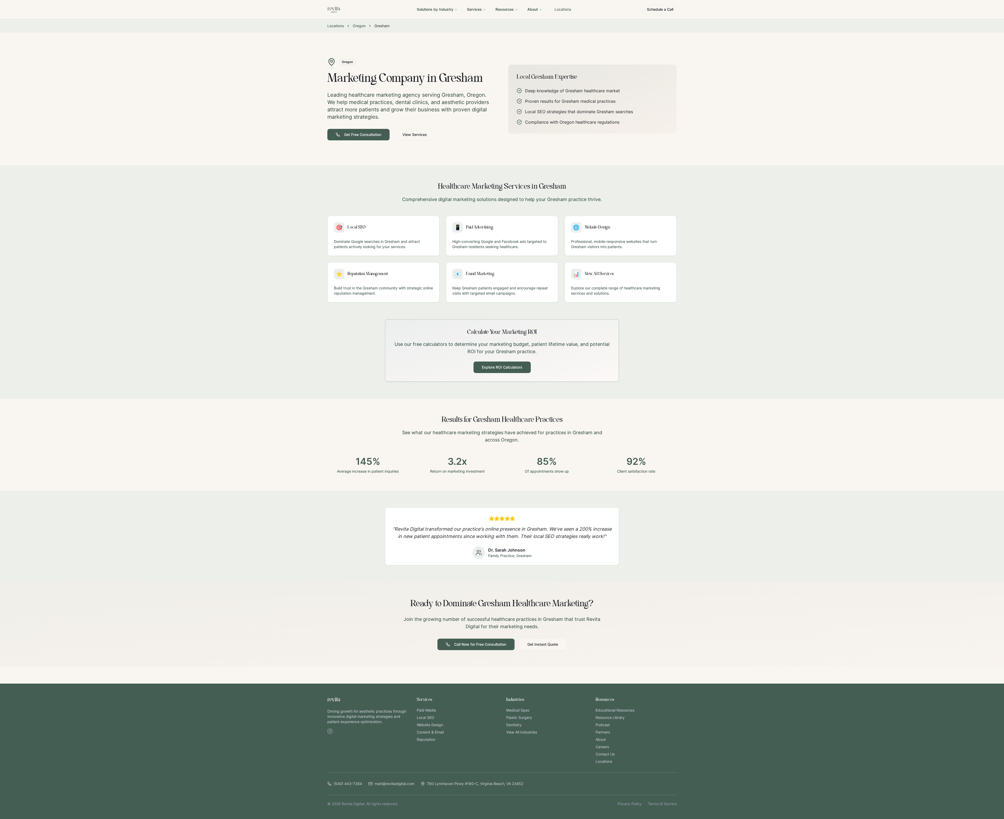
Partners (603, 732)
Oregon (359, 26)
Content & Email (430, 732)
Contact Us (605, 754)
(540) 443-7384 (348, 783)
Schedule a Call (660, 9)
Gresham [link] (382, 26)
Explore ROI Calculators (502, 367)
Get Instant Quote (542, 644)
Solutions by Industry (435, 9)
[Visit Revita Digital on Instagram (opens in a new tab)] (330, 731)
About (532, 9)
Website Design (430, 725)
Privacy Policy (630, 803)
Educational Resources (615, 710)
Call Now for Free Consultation (480, 644)
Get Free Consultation (362, 134)
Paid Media (426, 710)
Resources (504, 9)
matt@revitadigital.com (394, 783)
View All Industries (521, 732)
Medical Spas (517, 710)
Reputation (426, 739)
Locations (563, 9)
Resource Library (610, 717)
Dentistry (514, 725)
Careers (602, 746)
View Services (414, 134)
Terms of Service (662, 803)
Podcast (603, 725)
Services (474, 9)
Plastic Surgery (519, 717)
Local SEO (425, 717)
